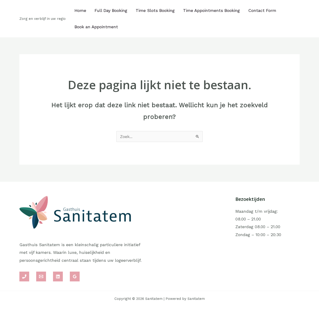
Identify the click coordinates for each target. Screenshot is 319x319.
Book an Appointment (96, 26)
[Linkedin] (58, 276)
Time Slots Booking (155, 10)
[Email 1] (41, 276)
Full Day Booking (111, 10)
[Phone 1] (24, 276)
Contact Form (262, 10)
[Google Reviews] (75, 276)
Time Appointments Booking (211, 10)
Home (80, 10)
